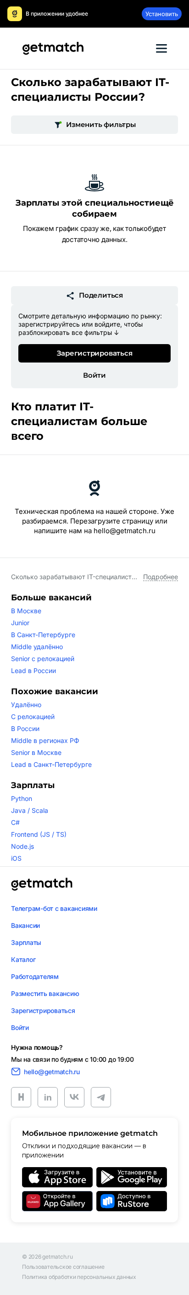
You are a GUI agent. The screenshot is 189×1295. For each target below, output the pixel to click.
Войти (94, 375)
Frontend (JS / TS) (39, 834)
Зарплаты (26, 942)
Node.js (22, 846)
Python (21, 798)
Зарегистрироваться (95, 353)
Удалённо (26, 704)
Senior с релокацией (42, 658)
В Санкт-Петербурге (43, 635)
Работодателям (35, 976)
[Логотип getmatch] (41, 884)
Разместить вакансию (45, 993)
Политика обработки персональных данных (79, 1277)
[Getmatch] (52, 48)
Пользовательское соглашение (63, 1267)
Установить (161, 13)
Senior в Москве (36, 752)
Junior (20, 623)
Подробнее (160, 577)
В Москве (26, 611)
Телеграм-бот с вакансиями (54, 908)
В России (25, 728)
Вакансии (25, 925)
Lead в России (33, 670)
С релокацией (33, 716)
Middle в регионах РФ (45, 740)
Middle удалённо (37, 646)
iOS (16, 858)
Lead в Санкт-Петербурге (51, 764)
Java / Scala (29, 810)
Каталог (23, 959)
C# (15, 822)
